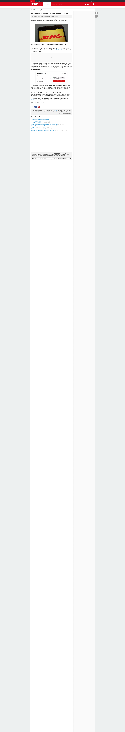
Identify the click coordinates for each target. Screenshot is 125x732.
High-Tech (32, 1)
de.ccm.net (58, 153)
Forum (40, 4)
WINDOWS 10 (48, 7)
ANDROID (40, 7)
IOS (44, 7)
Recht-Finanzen (38, 1)
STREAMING (36, 7)
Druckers (33, 100)
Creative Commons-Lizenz (36, 154)
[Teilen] (35, 107)
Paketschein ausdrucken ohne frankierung (41, 129)
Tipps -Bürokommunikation (60, 130)
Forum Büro (61, 124)
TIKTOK (63, 7)
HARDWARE (72, 7)
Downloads (54, 4)
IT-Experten (54, 110)
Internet (43, 9)
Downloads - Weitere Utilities (42, 127)
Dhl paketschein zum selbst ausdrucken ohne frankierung (44, 124)
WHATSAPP (58, 7)
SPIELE (32, 7)
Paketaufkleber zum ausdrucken (38, 125)
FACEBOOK (67, 7)
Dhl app (33, 127)
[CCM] (34, 4)
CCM (55, 153)
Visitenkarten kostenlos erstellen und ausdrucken (42, 130)
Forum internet (54, 129)
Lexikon (60, 4)
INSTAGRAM (53, 7)
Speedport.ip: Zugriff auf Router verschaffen (39, 159)
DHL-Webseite (59, 49)
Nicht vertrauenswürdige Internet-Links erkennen (62, 159)
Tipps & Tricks (47, 4)
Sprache (92, 1)
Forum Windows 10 (52, 125)
